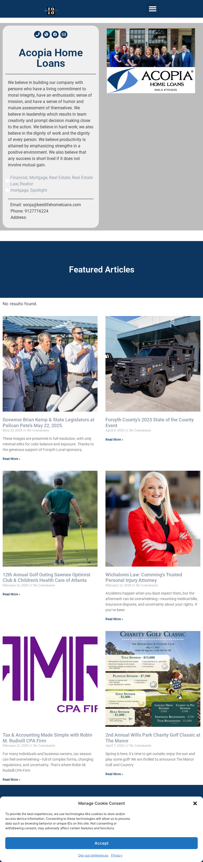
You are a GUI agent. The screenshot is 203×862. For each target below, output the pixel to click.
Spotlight (38, 190)
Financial (18, 177)
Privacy (116, 855)
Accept (102, 843)
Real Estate (59, 177)
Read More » (11, 459)
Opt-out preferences (93, 855)
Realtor (26, 183)
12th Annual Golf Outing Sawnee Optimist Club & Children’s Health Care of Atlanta (46, 577)
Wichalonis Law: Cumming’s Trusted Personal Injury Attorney (143, 577)
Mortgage (38, 177)
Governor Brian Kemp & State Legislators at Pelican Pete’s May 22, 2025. (48, 422)
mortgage (19, 190)
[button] (195, 803)
